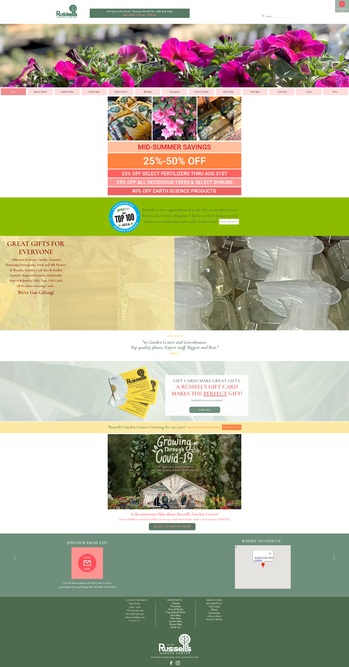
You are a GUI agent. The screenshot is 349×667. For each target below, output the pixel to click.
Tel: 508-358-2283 (135, 610)
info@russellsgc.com (135, 617)
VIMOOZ (224, 519)
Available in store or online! (207, 400)
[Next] (334, 557)
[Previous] (15, 557)
